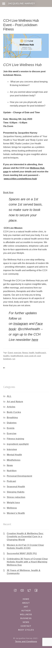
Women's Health (16, 513)
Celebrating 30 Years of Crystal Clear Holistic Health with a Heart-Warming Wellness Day (27, 562)
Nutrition (12, 470)
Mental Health (14, 455)
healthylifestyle (17, 356)
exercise (17, 352)
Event (10, 352)
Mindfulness (14, 460)
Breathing (12, 417)
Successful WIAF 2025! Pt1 (22, 553)
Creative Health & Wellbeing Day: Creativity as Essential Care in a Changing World (25, 536)
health (31, 352)
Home (26, 599)
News (10, 465)
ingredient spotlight (18, 444)
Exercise (12, 433)
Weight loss (13, 502)
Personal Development (19, 476)
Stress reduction (16, 497)
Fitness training (15, 439)
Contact (26, 626)
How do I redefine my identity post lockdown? (4, 368)
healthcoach (40, 352)
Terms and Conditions (26, 641)
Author (26, 610)
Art (26, 607)
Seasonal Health (16, 486)
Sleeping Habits (16, 492)
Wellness (12, 508)
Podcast (11, 481)
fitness (25, 352)
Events (11, 428)
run (13, 359)
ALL (9, 396)
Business (25, 618)
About (26, 603)
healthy (6, 356)
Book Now (8, 192)
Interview (12, 449)
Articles (11, 407)
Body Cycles (14, 412)
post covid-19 (30, 356)
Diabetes (12, 423)
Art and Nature (15, 401)
